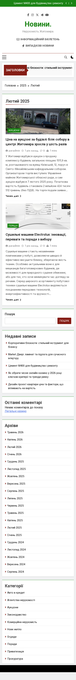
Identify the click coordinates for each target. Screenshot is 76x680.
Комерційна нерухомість (22, 622)
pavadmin (14, 150)
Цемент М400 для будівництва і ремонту (38, 3)
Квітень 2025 (15, 520)
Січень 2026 (14, 454)
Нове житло (14, 629)
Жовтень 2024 (15, 557)
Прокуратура (15, 658)
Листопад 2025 (16, 469)
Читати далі (12, 196)
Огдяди (11, 636)
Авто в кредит (16, 592)
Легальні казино (16, 411)
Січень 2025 (14, 535)
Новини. (38, 24)
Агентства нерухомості (21, 600)
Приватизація (15, 651)
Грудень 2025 (15, 461)
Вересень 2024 (16, 564)
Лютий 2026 (14, 447)
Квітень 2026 (15, 439)
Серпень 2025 (15, 491)
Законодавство (16, 614)
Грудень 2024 (15, 542)
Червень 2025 (15, 505)
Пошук (10, 314)
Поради (13, 225)
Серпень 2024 (15, 571)
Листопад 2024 (16, 549)
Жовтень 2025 (15, 476)
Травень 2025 (15, 513)
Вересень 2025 (16, 483)
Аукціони (14, 130)
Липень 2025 (14, 498)
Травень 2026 (15, 432)
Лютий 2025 (14, 527)
